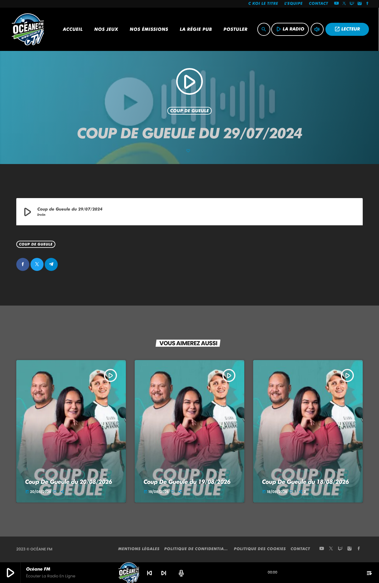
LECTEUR (347, 29)
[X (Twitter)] (344, 4)
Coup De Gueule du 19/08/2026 (187, 481)
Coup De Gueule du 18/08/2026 (305, 481)
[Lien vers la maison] (28, 29)
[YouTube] (336, 4)
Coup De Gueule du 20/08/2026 (68, 481)
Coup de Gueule (189, 110)
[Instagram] (359, 4)
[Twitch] (352, 4)
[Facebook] (367, 4)
